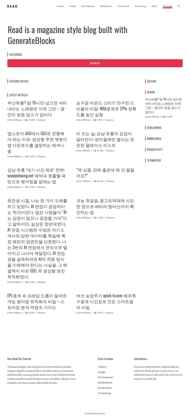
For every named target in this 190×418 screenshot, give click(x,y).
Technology (140, 6)
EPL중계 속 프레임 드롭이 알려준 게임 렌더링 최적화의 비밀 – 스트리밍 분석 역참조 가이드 (37, 301)
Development (88, 6)
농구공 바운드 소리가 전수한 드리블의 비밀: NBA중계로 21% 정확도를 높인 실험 (106, 108)
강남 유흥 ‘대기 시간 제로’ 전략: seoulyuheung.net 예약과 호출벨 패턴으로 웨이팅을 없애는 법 (36, 175)
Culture (60, 6)
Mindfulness (106, 6)
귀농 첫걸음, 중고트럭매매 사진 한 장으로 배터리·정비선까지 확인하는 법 (105, 206)
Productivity (123, 6)
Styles (154, 6)
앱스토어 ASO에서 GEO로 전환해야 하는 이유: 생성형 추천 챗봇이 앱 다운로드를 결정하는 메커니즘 (37, 142)
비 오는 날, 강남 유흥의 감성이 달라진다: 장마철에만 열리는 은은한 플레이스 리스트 (105, 139)
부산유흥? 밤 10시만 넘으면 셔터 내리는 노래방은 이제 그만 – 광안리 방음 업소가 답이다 (37, 108)
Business (95, 63)
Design (73, 6)
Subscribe (167, 6)
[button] (179, 6)
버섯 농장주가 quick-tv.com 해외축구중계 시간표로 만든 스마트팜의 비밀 (106, 301)
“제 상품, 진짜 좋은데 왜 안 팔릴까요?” (105, 172)
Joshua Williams (14, 120)
